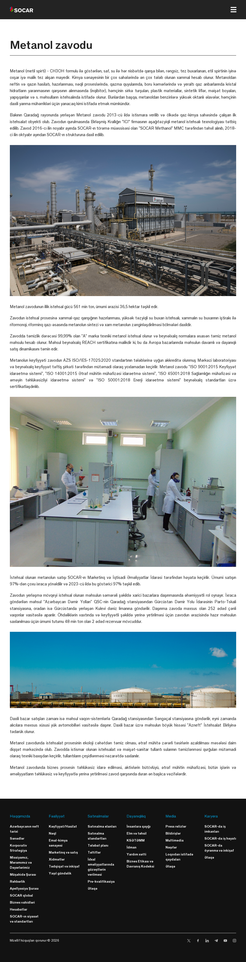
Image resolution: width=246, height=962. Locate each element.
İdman (131, 847)
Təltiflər (94, 852)
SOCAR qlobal (21, 895)
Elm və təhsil (137, 833)
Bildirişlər (173, 833)
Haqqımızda (20, 816)
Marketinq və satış (63, 852)
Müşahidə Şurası (23, 874)
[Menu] (233, 10)
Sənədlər (17, 838)
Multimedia (175, 840)
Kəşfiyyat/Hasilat (63, 826)
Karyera (211, 816)
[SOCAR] (22, 9)
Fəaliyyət (57, 816)
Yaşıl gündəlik (60, 873)
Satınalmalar (98, 816)
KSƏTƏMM (136, 840)
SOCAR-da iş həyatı (220, 838)
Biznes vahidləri (22, 902)
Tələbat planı (98, 845)
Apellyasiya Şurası (24, 888)
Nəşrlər (171, 847)
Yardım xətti (136, 854)
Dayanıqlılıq (136, 816)
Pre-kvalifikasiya (101, 881)
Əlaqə (92, 888)
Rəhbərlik (17, 881)
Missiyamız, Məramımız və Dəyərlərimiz (21, 862)
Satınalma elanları (102, 826)
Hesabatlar (18, 909)
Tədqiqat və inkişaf (64, 866)
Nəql (52, 833)
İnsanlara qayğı (139, 826)
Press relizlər (176, 826)
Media (171, 816)
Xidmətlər (57, 859)
